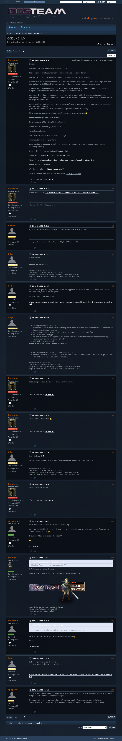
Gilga (10, 254)
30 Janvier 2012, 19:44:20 (40, 318)
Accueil (13, 27)
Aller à (79, 727)
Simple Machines (22, 738)
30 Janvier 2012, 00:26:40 (40, 60)
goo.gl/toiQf (64, 151)
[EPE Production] (9, 543)
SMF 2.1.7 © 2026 (11, 738)
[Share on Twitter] (35, 182)
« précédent (101, 44)
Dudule (11, 225)
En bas (9, 51)
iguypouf (12, 689)
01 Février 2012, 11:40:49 (40, 521)
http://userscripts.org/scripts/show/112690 (54, 155)
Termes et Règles (103, 738)
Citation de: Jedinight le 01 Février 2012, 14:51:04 (48, 625)
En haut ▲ (112, 738)
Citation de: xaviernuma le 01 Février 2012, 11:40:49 (49, 562)
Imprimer (111, 51)
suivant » (111, 44)
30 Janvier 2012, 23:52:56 (40, 452)
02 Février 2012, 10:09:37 (40, 621)
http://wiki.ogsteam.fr (55, 169)
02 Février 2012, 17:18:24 (40, 658)
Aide (94, 738)
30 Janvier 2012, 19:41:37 (40, 286)
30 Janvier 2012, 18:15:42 (40, 254)
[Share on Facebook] (31, 182)
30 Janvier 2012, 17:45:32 (40, 226)
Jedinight (12, 557)
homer (11, 285)
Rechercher (27, 27)
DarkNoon (13, 60)
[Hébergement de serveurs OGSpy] (9, 85)
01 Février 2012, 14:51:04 (40, 558)
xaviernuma (14, 521)
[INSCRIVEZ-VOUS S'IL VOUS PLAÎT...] (9, 305)
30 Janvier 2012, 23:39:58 (40, 415)
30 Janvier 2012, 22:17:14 (40, 378)
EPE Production (34, 546)
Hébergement (49, 179)
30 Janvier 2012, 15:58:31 (40, 189)
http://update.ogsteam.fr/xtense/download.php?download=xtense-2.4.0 (68, 160)
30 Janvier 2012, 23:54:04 (40, 484)
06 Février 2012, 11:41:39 (40, 690)
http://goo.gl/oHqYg (73, 173)
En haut (9, 717)
